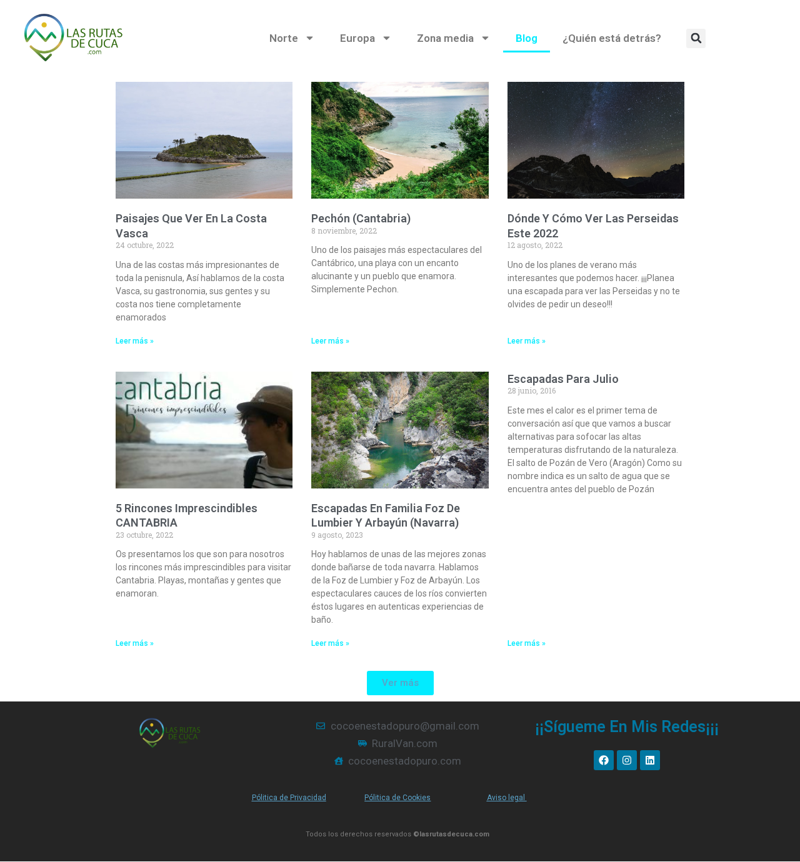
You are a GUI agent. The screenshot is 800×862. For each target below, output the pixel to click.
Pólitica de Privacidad (289, 797)
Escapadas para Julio (563, 378)
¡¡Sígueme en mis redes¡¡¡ (627, 727)
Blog (527, 38)
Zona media (445, 38)
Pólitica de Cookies (397, 797)
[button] (696, 38)
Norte (283, 38)
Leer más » (135, 341)
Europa (357, 38)
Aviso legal (507, 797)
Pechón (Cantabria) (361, 218)
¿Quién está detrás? (611, 38)
